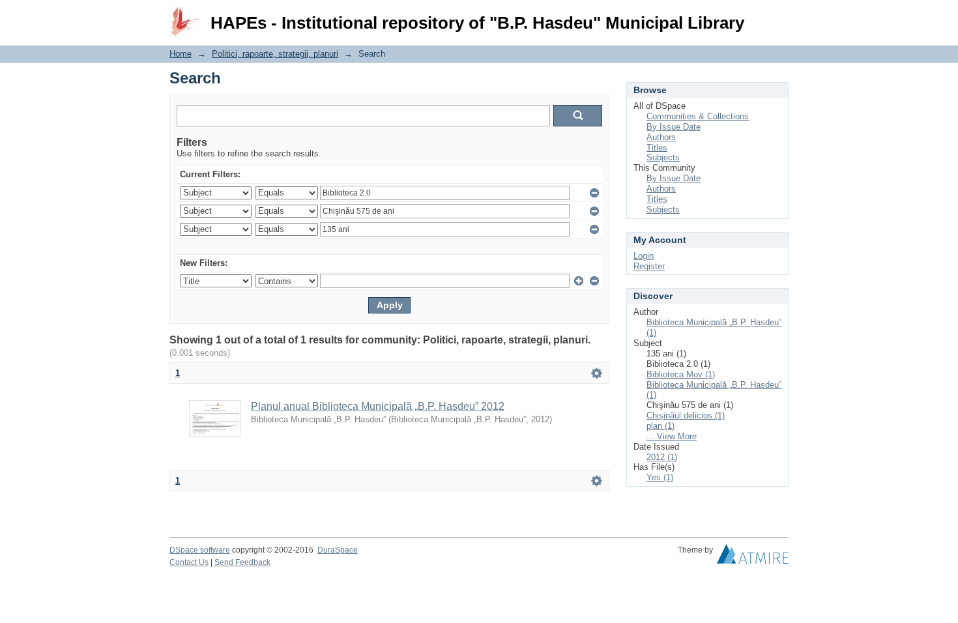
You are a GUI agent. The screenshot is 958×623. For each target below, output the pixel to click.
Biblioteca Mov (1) (680, 374)
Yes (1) (659, 477)
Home (180, 54)
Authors (661, 137)
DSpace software (199, 550)
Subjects (663, 157)
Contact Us (189, 562)
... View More (671, 436)
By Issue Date (673, 127)
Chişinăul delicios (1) (685, 415)
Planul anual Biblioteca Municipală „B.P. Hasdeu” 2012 (377, 406)
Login (778, 16)
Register (649, 266)
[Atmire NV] (753, 557)
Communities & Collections (697, 116)
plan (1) (660, 426)
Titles (656, 147)
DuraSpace (337, 550)
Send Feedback (242, 562)
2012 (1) (661, 457)
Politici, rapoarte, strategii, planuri (275, 54)
